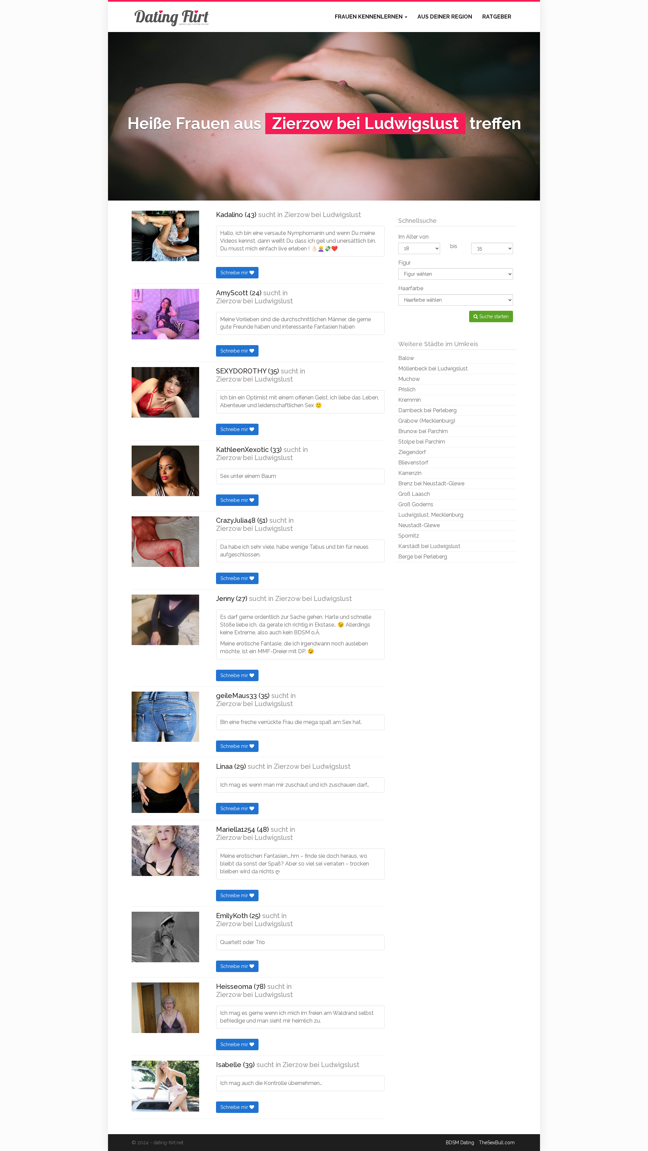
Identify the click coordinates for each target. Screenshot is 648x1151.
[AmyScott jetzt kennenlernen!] (165, 314)
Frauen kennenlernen (369, 16)
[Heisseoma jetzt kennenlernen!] (165, 1007)
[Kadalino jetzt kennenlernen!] (165, 236)
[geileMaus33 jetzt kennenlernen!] (165, 717)
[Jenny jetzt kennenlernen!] (165, 620)
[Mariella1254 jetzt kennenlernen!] (165, 850)
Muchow (409, 379)
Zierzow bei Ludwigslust (322, 215)
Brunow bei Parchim (423, 431)
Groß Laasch (414, 494)
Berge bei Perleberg (422, 556)
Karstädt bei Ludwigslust (429, 546)
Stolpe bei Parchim (421, 441)
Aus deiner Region (444, 16)
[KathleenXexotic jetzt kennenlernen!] (165, 471)
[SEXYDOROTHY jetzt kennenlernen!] (165, 392)
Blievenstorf (413, 462)
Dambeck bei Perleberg (427, 410)
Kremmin (409, 400)
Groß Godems (415, 504)
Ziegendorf (412, 452)
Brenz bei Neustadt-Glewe (431, 483)
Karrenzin (410, 473)
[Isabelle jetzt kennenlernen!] (165, 1086)
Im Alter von (413, 237)
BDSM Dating (460, 1142)
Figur (404, 263)
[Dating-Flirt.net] (172, 17)
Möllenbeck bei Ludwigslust (433, 368)
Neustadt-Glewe (419, 525)
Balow (406, 358)
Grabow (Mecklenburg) (426, 421)
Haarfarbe (410, 288)
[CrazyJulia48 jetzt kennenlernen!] (165, 541)
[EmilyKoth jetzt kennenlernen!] (165, 937)
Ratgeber (496, 16)
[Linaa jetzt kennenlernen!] (165, 787)
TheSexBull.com (497, 1142)
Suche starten (493, 316)
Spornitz (408, 536)
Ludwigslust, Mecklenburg (430, 515)
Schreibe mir (234, 272)
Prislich (406, 389)
